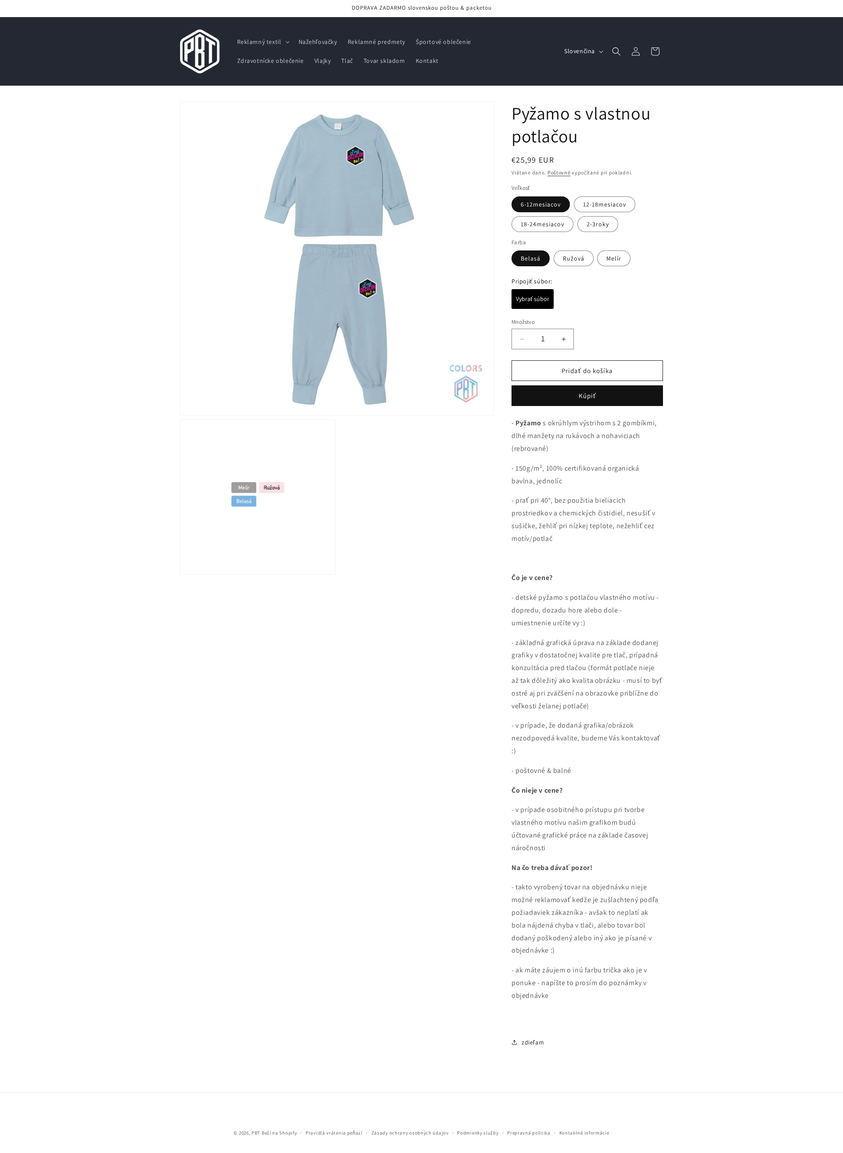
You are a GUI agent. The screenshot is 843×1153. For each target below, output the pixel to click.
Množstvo (523, 322)
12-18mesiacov (604, 204)
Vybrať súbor (532, 299)
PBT (256, 1133)
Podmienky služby (477, 1132)
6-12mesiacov (541, 204)
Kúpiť (587, 396)
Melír (613, 258)
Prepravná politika (529, 1132)
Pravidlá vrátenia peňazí (334, 1132)
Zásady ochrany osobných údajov (410, 1132)
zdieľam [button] (533, 1042)
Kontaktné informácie (584, 1132)
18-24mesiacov (542, 224)
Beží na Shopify (279, 1133)
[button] (262, 42)
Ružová (573, 258)
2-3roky (598, 224)
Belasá (530, 258)
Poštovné (559, 172)
